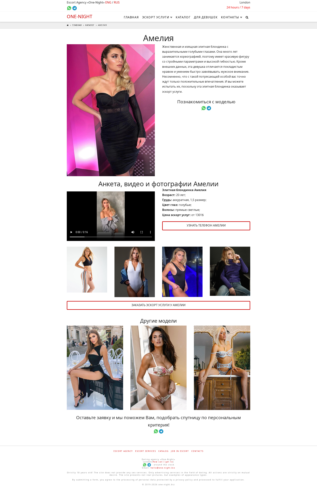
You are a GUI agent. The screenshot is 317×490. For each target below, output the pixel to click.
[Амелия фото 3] (134, 272)
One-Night (79, 16)
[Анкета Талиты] (222, 368)
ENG (108, 2)
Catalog (163, 451)
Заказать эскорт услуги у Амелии (158, 305)
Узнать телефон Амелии (206, 225)
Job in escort (180, 451)
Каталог (89, 25)
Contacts (197, 451)
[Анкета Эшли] (158, 368)
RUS (117, 2)
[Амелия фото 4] (182, 272)
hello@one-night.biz (163, 468)
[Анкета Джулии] (95, 368)
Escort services (145, 451)
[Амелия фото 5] (230, 271)
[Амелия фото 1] (111, 110)
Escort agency (123, 451)
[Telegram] (149, 464)
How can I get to (163, 461)
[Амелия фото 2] (87, 270)
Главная (77, 25)
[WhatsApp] (144, 464)
